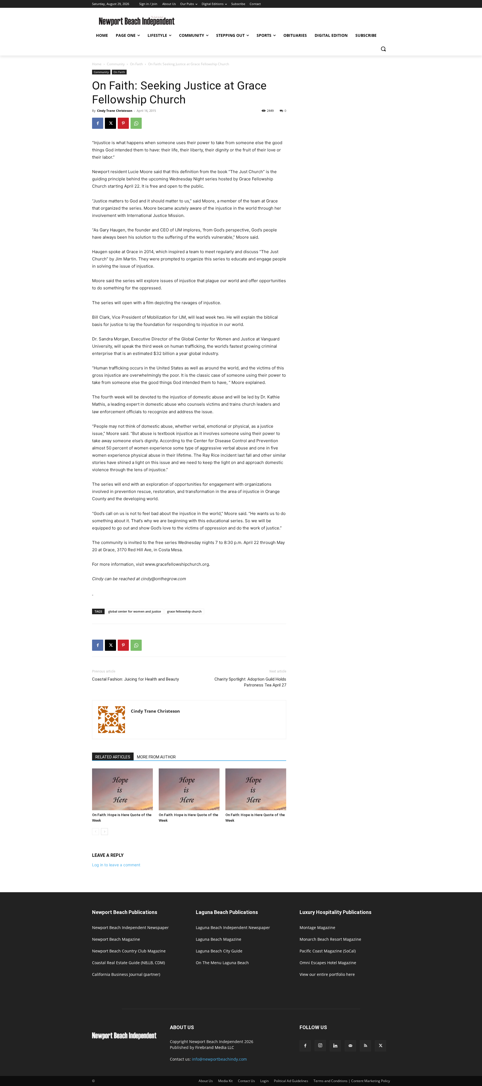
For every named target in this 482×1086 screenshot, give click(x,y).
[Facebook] (97, 123)
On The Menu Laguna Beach (222, 962)
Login (264, 1080)
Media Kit (225, 1080)
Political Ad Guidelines (291, 1080)
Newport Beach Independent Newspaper (130, 927)
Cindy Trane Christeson (114, 110)
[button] (383, 48)
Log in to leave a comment (116, 864)
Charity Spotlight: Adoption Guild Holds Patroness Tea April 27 (250, 682)
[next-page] (104, 831)
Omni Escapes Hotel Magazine (328, 962)
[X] (110, 123)
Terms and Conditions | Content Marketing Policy (352, 1080)
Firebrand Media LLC (214, 1047)
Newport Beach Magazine (116, 939)
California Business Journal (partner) (126, 974)
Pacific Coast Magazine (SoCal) (328, 951)
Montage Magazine (317, 927)
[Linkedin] (335, 1045)
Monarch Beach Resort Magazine (330, 939)
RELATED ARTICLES (112, 757)
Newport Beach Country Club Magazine (129, 951)
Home (97, 64)
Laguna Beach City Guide (219, 951)
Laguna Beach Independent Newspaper (233, 927)
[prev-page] (95, 831)
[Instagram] (320, 1045)
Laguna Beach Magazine (218, 939)
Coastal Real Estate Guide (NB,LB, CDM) (128, 962)
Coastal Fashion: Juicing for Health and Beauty (135, 679)
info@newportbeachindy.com (219, 1059)
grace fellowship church (184, 611)
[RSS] (365, 1045)
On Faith (136, 64)
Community (116, 64)
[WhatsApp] (136, 123)
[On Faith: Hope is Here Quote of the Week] (122, 789)
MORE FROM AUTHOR (156, 757)
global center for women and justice (134, 611)
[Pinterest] (123, 123)
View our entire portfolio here (327, 974)
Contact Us (246, 1080)
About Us (206, 1080)
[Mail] (350, 1045)
